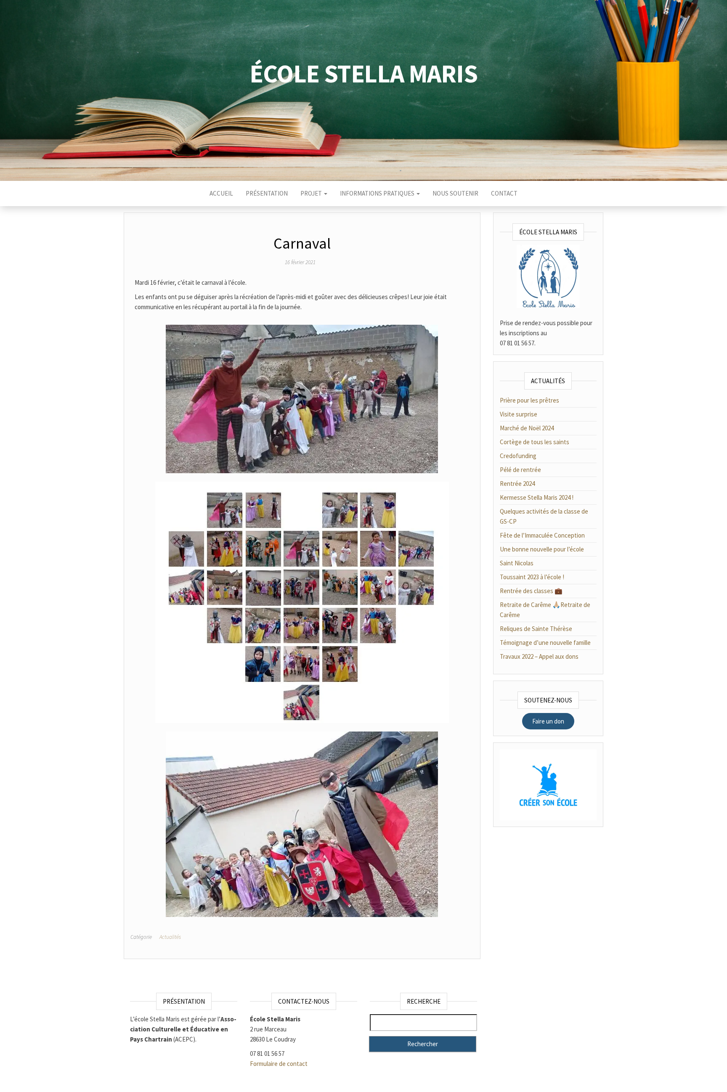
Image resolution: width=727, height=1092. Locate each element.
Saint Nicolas (516, 563)
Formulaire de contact (279, 1064)
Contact (504, 193)
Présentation (267, 193)
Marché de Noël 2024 (527, 428)
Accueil (221, 193)
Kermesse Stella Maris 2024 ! (536, 497)
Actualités (170, 937)
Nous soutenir (455, 193)
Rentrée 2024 (517, 484)
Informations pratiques (378, 193)
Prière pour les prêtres (529, 400)
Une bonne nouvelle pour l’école (542, 549)
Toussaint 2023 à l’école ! (532, 577)
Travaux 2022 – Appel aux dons (539, 656)
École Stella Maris (363, 73)
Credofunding (518, 456)
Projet (311, 193)
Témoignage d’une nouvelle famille (545, 643)
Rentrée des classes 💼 (531, 591)
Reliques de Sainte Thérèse (536, 629)
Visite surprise (518, 414)
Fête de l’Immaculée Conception (542, 535)
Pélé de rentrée (520, 470)
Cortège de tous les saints (534, 442)
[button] (548, 721)
